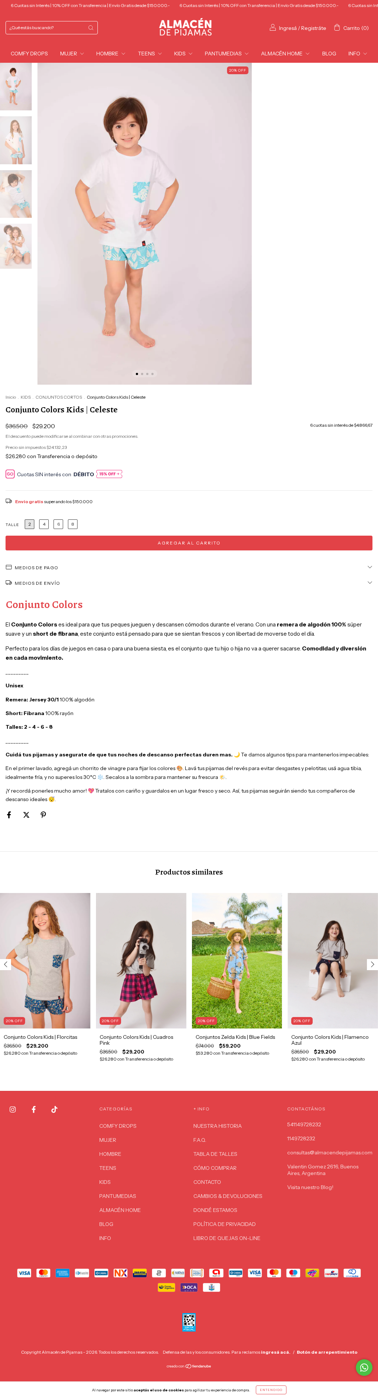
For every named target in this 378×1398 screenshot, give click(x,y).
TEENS (147, 53)
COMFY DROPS (29, 53)
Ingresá (288, 28)
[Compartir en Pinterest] (43, 814)
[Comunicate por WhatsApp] (364, 1367)
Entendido (271, 1390)
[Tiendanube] (189, 1367)
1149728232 (301, 1138)
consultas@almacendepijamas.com (329, 1152)
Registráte (313, 28)
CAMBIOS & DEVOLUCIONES (227, 1196)
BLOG (329, 53)
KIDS (180, 53)
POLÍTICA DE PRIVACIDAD (224, 1224)
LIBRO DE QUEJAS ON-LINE (227, 1238)
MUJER (69, 53)
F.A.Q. (199, 1140)
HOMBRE (108, 53)
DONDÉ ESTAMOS (215, 1210)
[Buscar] (91, 27)
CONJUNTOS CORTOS (58, 397)
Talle (12, 524)
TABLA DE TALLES (215, 1154)
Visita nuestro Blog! (310, 1187)
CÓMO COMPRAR (215, 1168)
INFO (354, 53)
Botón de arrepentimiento (327, 1352)
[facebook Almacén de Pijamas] (34, 1109)
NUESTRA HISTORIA (217, 1126)
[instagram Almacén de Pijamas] (13, 1109)
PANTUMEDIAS (224, 53)
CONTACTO (207, 1182)
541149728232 (304, 1124)
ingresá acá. (276, 1352)
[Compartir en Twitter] (27, 814)
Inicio (11, 397)
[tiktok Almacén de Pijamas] (54, 1109)
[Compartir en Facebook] (10, 814)
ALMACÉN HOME (282, 53)
